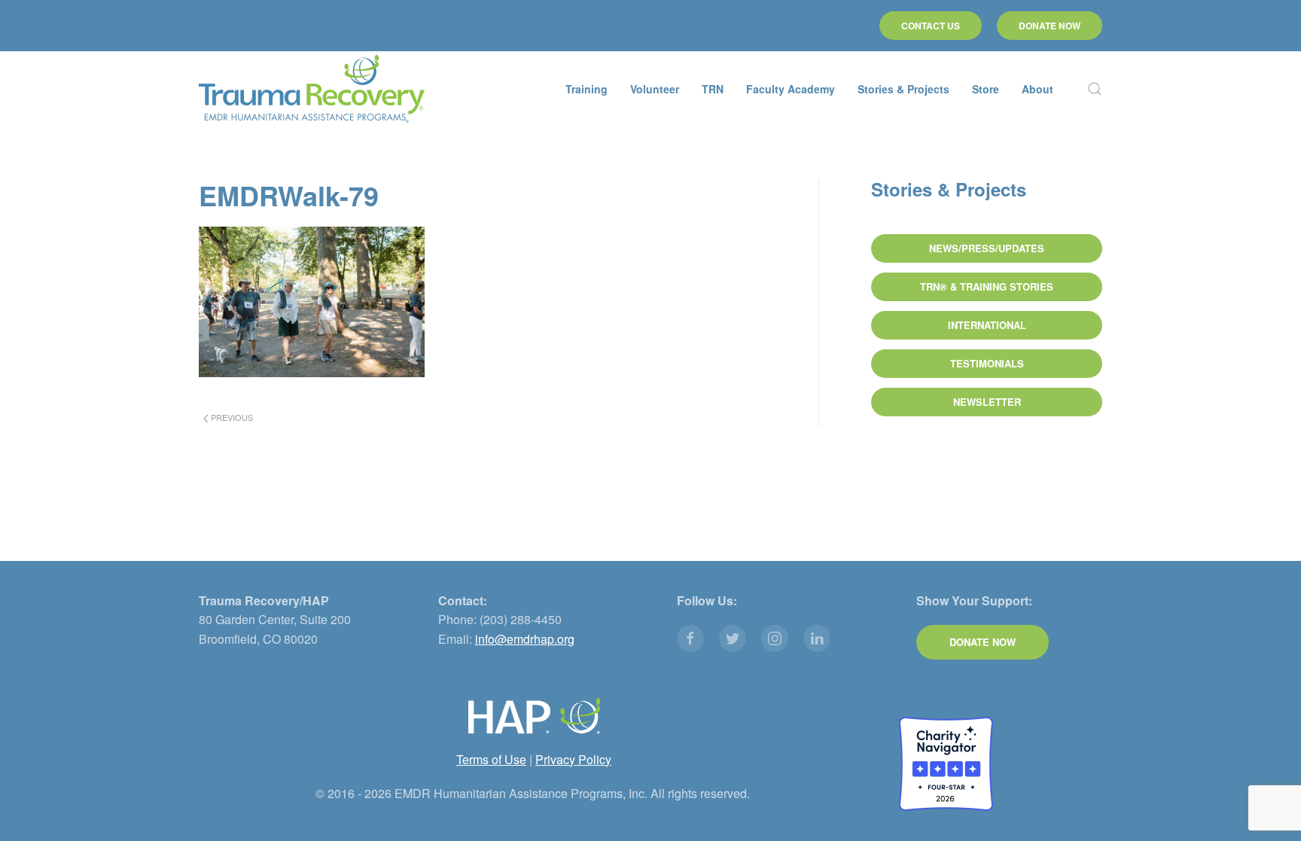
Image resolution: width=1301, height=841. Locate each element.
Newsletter (987, 402)
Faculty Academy (790, 88)
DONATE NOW (1049, 25)
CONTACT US (930, 25)
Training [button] (586, 88)
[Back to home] (312, 88)
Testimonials (987, 363)
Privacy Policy (573, 759)
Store (985, 88)
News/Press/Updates (986, 248)
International (987, 325)
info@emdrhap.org (524, 639)
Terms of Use (491, 759)
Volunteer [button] (654, 88)
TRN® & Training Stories (986, 286)
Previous (231, 417)
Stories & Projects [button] (903, 88)
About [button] (1037, 88)
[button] (1094, 88)
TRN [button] (713, 88)
